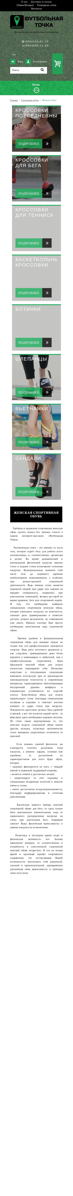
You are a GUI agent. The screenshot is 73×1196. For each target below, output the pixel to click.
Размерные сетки (46, 5)
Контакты (36, 8)
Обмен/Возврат (25, 5)
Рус (19, 54)
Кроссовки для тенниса (34, 212)
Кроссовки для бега (31, 162)
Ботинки (28, 309)
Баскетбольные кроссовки (39, 262)
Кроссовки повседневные (38, 113)
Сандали (28, 458)
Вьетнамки (31, 408)
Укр (14, 54)
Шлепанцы (31, 359)
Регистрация (40, 61)
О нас (24, 2)
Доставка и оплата (41, 2)
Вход (20, 61)
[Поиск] (42, 70)
